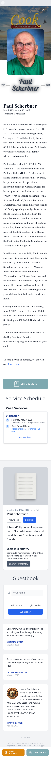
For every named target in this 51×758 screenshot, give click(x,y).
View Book (14, 519)
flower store (13, 364)
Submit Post (25, 611)
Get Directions (25, 437)
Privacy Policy (17, 745)
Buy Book (29, 519)
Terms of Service (33, 745)
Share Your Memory (18, 563)
